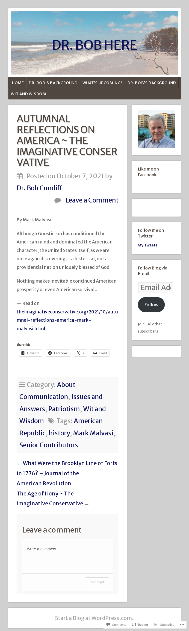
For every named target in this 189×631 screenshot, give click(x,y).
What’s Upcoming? (102, 83)
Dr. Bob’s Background (151, 83)
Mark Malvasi (93, 433)
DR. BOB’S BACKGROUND (53, 83)
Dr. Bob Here (94, 45)
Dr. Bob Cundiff (39, 188)
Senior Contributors (48, 445)
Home (18, 83)
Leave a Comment (92, 200)
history (59, 433)
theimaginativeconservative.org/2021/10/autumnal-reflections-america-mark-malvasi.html (67, 320)
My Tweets (147, 245)
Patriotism (64, 409)
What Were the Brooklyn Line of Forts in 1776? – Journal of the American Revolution (67, 473)
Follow (151, 304)
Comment (97, 582)
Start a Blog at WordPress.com (93, 618)
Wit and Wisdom (28, 94)
